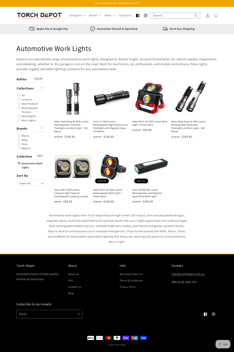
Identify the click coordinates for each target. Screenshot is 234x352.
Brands (22, 128)
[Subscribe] (78, 314)
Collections (25, 88)
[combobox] (175, 15)
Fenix (24, 144)
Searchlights (28, 116)
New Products (29, 103)
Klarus (25, 135)
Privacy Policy (128, 286)
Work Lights (28, 120)
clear (39, 155)
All (23, 95)
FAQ (70, 280)
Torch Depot (120, 345)
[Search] (196, 15)
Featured (25, 183)
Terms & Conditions (131, 280)
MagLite (26, 148)
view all (38, 78)
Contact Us (74, 286)
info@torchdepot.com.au (188, 274)
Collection (24, 156)
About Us (73, 274)
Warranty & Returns (131, 274)
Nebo (24, 139)
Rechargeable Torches (29, 110)
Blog (70, 293)
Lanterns (26, 99)
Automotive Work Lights (32, 165)
